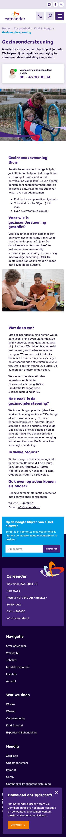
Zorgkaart (12, 756)
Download (16, 824)
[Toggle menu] (59, 16)
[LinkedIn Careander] (61, 4)
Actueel (11, 681)
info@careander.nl (29, 507)
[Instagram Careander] (49, 4)
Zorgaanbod (22, 28)
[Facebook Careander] (55, 4)
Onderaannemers (17, 763)
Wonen (10, 704)
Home (6, 28)
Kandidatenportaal (17, 667)
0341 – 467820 (16, 611)
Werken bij (12, 653)
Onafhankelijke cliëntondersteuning (28, 784)
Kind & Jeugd (43, 28)
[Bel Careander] (40, 16)
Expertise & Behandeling (21, 732)
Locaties (11, 674)
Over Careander (16, 646)
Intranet (11, 770)
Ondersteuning (15, 718)
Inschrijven (52, 548)
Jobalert (11, 660)
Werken (10, 711)
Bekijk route (14, 604)
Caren (10, 777)
